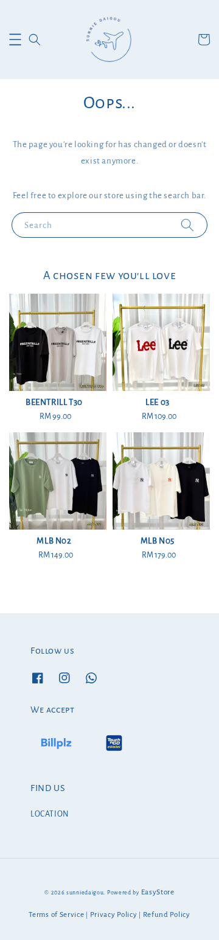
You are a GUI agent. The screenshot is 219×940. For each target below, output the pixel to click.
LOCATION (49, 814)
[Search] (187, 225)
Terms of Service (56, 915)
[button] (15, 39)
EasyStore (158, 892)
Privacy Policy (113, 915)
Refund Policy (166, 915)
